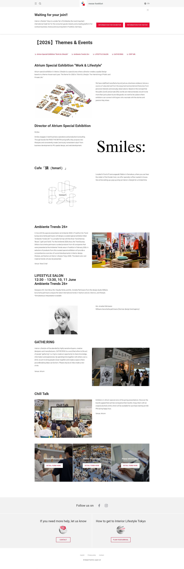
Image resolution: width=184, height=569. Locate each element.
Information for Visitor (137, 25)
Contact (101, 555)
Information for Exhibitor (109, 25)
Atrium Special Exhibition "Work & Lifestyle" (52, 54)
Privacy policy (92, 555)
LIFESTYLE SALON (101, 54)
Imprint (82, 555)
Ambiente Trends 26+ (81, 54)
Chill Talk (132, 54)
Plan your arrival (120, 540)
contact (63, 540)
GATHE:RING (118, 54)
